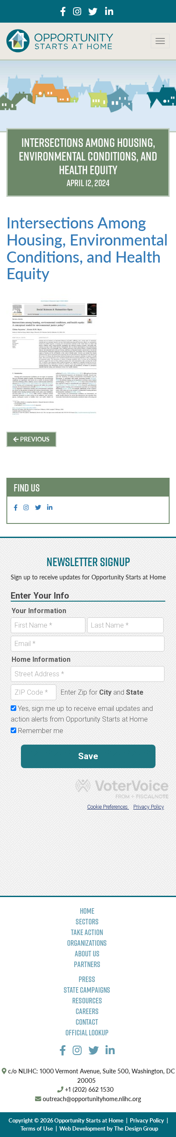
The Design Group (136, 1128)
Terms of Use (37, 1128)
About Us (87, 953)
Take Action (87, 932)
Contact (87, 1022)
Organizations (87, 943)
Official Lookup (87, 1032)
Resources (87, 1000)
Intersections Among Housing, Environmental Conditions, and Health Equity (87, 247)
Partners (87, 964)
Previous (34, 439)
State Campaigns (87, 990)
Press (87, 979)
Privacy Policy (147, 1120)
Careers (87, 1011)
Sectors (87, 921)
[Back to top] (152, 1113)
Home (87, 911)
